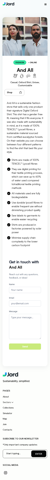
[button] (45, 4)
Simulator (7, 413)
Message (13, 311)
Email (11, 297)
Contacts (7, 430)
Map (5, 419)
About (6, 397)
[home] (9, 3)
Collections (8, 408)
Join (5, 424)
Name (12, 284)
